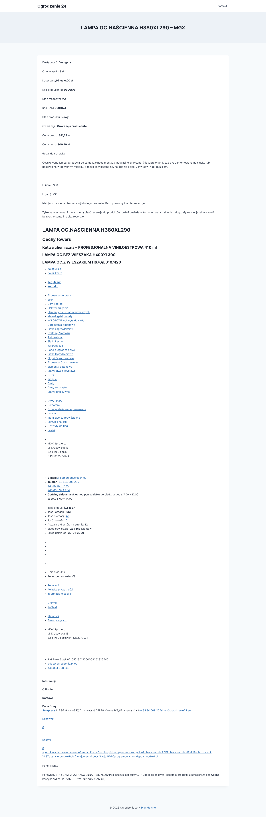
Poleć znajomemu (80, 756)
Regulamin (54, 585)
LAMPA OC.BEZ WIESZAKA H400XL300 (79, 255)
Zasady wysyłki (57, 620)
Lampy (52, 413)
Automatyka (55, 337)
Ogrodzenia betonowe (61, 324)
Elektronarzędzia (58, 308)
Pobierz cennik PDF (155, 752)
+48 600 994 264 (59, 490)
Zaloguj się (54, 268)
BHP (50, 299)
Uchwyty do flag (58, 426)
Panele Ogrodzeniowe (61, 349)
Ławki (51, 430)
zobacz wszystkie (132, 752)
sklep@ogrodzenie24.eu (176, 710)
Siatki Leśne (55, 341)
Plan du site (149, 807)
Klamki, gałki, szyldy (60, 316)
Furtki (51, 375)
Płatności (53, 616)
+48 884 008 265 (150, 710)
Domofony (54, 405)
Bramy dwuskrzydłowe (62, 370)
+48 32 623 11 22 (58, 486)
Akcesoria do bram (59, 295)
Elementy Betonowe (60, 366)
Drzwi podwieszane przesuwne (67, 409)
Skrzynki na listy (57, 421)
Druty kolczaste (57, 387)
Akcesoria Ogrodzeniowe (63, 362)
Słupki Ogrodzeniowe (61, 358)
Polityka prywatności (60, 589)
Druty (51, 383)
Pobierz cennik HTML (180, 752)
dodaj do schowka (53, 153)
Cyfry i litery (55, 400)
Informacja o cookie (60, 593)
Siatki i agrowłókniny (60, 328)
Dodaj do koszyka (154, 774)
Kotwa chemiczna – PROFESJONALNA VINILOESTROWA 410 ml (99, 247)
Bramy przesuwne (59, 391)
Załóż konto (55, 273)
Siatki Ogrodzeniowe (60, 354)
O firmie (52, 602)
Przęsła (52, 379)
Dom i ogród (55, 303)
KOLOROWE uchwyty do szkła (66, 320)
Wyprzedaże (55, 345)
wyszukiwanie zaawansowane (61, 752)
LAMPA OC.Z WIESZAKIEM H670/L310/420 (81, 262)
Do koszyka (209, 774)
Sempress (48, 710)
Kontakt (222, 6)
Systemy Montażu (59, 333)
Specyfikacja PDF (101, 756)
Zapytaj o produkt (58, 756)
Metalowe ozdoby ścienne (64, 417)
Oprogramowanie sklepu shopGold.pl (135, 756)
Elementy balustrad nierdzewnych (69, 312)
